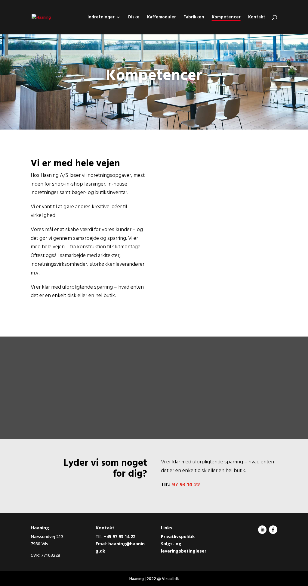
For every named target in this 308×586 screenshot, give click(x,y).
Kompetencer (226, 17)
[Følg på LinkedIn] (262, 529)
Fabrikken (193, 18)
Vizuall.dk (170, 578)
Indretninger (101, 18)
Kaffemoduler (161, 18)
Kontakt (256, 18)
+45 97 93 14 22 (119, 536)
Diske (134, 18)
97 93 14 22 (186, 484)
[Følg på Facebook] (273, 529)
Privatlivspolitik (178, 536)
